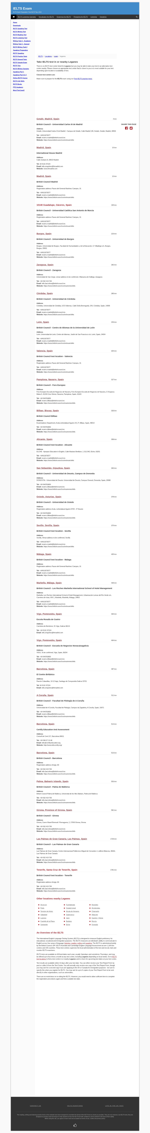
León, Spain (43, 322)
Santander (44, 924)
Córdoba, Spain (45, 293)
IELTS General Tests (20, 59)
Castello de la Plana (47, 921)
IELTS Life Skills (18, 81)
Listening (93, 17)
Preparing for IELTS (81, 17)
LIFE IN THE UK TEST (114, 1105)
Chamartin (95, 911)
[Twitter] (131, 129)
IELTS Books (17, 84)
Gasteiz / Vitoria (97, 918)
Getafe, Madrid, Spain (48, 119)
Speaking (103, 17)
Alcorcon (43, 905)
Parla (42, 908)
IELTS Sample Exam (20, 62)
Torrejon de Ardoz (46, 911)
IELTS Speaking (18, 53)
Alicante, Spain (44, 439)
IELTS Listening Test (20, 38)
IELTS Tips (17, 65)
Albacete (95, 915)
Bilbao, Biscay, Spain (48, 410)
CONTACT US (35, 1105)
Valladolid (43, 915)
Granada (95, 924)
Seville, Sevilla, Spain (48, 525)
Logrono (43, 918)
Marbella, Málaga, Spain (49, 583)
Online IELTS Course (20, 78)
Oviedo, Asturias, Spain (49, 496)
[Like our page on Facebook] (75, 1125)
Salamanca (70, 915)
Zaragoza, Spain (45, 265)
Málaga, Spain (44, 554)
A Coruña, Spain (45, 695)
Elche (68, 924)
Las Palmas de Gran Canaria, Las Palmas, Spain (62, 839)
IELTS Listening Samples (27, 17)
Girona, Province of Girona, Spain (54, 810)
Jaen (68, 918)
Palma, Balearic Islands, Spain (52, 781)
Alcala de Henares (72, 911)
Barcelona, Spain (45, 669)
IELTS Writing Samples (21, 69)
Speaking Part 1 (18, 72)
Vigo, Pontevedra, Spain (49, 614)
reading (73, 943)
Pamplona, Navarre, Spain (50, 379)
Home (15, 22)
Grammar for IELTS (64, 17)
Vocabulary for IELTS (46, 17)
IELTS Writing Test (19, 32)
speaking (88, 943)
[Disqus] (77, 1010)
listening (67, 943)
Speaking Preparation (20, 50)
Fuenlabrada (70, 905)
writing (79, 943)
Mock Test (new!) (18, 90)
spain (56, 56)
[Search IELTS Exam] (136, 17)
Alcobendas (96, 908)
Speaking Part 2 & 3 (19, 75)
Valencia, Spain (45, 351)
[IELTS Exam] (13, 17)
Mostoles (95, 905)
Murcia (94, 921)
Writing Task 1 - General (21, 44)
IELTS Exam (22, 8)
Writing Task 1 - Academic (22, 41)
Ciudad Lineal (71, 908)
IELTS (40, 56)
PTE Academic (18, 87)
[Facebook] (126, 129)
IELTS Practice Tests (20, 56)
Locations (48, 56)
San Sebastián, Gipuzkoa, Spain (53, 468)
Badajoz (69, 921)
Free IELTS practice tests (83, 79)
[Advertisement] (87, 36)
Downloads (17, 25)
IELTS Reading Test (19, 35)
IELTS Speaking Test (20, 28)
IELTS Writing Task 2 (20, 47)
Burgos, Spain (44, 233)
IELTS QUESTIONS (75, 1105)
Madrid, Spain (44, 147)
